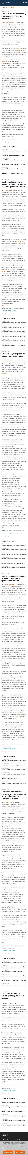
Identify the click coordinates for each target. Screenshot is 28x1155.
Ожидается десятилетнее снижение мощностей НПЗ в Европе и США (14, 331)
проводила (16, 1049)
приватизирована (17, 441)
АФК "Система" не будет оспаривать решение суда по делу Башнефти (14, 554)
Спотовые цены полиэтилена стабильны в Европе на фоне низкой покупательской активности (14, 545)
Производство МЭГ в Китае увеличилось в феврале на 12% (14, 155)
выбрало (16, 476)
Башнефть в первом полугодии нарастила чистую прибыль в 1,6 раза (14, 563)
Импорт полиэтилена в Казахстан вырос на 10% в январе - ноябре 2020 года (14, 967)
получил (19, 650)
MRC (2, 131)
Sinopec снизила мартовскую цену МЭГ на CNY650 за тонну (14, 164)
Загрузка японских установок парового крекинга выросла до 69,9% (14, 322)
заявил (11, 407)
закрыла (18, 50)
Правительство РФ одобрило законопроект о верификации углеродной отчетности (14, 336)
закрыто (3, 271)
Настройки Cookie (8, 1152)
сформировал (21, 241)
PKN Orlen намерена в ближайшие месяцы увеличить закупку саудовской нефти (14, 1116)
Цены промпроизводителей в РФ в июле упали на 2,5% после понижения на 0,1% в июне (14, 345)
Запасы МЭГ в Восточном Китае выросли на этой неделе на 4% (14, 173)
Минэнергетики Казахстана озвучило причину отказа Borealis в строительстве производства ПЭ (14, 980)
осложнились (20, 714)
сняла (19, 256)
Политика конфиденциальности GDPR (14, 1150)
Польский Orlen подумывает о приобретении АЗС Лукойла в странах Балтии (14, 1120)
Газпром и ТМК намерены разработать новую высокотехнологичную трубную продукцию (14, 769)
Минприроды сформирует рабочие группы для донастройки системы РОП (14, 340)
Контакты (17, 1139)
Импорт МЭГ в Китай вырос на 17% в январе (12, 169)
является (12, 628)
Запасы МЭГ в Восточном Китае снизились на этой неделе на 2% (14, 160)
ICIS (25, 1011)
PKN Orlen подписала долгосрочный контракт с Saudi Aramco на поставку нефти (14, 1111)
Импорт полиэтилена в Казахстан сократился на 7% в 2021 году (14, 962)
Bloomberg (4, 597)
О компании (4, 1139)
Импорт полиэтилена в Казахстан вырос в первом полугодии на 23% (14, 985)
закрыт (19, 695)
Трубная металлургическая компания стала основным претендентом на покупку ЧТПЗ (14, 783)
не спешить (13, 458)
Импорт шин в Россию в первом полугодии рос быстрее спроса (14, 327)
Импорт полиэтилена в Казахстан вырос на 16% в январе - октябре (14, 971)
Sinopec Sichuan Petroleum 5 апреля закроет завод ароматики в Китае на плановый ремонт (14, 151)
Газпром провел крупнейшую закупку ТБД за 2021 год (14, 765)
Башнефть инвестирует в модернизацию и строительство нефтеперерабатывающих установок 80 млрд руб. (14, 558)
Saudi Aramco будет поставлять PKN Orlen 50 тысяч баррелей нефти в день (14, 1107)
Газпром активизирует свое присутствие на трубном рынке (14, 774)
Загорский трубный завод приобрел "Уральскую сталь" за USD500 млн (14, 760)
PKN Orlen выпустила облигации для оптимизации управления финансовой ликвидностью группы (14, 1102)
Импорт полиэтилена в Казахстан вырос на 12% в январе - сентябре (14, 976)
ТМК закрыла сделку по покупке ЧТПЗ (10, 778)
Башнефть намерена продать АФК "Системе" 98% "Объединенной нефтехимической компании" (14, 567)
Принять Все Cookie (20, 1152)
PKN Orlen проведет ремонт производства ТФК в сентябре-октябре (14, 1125)
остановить (4, 61)
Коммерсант (4, 373)
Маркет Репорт (10, 22)
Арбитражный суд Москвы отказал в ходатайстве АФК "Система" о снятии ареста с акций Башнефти (14, 549)
